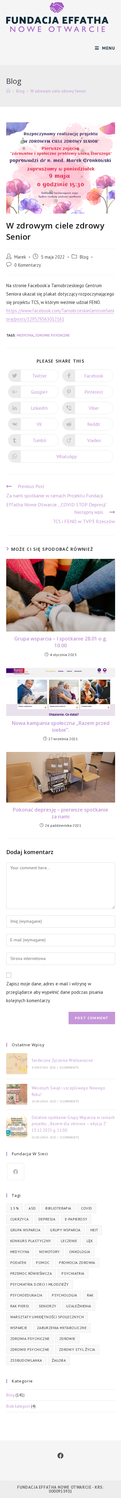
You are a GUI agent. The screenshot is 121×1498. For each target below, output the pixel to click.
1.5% (14, 1208)
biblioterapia (58, 1208)
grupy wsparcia (65, 1230)
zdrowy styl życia (77, 1349)
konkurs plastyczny (30, 1240)
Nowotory (49, 1251)
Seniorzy (47, 1306)
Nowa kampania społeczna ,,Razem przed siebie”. (61, 726)
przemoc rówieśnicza (31, 1273)
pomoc (42, 1262)
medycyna (25, 335)
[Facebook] (15, 1171)
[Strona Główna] (8, 91)
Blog (84, 257)
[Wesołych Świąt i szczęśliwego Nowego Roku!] (16, 1094)
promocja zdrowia (77, 1262)
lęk (90, 1240)
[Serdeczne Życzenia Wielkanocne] (16, 1063)
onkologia (79, 1251)
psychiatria (72, 1273)
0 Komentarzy (27, 265)
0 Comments (69, 1068)
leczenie (69, 1240)
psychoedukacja (26, 1295)
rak (90, 1295)
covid (86, 1208)
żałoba (59, 1360)
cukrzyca (19, 1219)
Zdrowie (67, 1338)
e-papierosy (76, 1219)
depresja (46, 1219)
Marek (20, 257)
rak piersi (19, 1306)
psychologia (64, 1295)
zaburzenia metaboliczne (62, 1327)
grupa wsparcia (25, 1230)
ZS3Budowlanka (26, 1360)
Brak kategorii (18, 1406)
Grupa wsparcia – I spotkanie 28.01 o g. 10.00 (60, 642)
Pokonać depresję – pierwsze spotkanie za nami (60, 813)
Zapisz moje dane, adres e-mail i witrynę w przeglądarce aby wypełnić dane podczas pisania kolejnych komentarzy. (54, 992)
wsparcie (18, 1327)
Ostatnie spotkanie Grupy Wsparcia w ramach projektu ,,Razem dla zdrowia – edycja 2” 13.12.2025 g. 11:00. (73, 1124)
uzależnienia (78, 1306)
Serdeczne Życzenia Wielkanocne (62, 1060)
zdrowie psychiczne (52, 335)
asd (32, 1208)
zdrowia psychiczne (30, 1338)
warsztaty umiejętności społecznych (47, 1317)
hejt (94, 1230)
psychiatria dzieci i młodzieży (39, 1284)
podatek (18, 1262)
